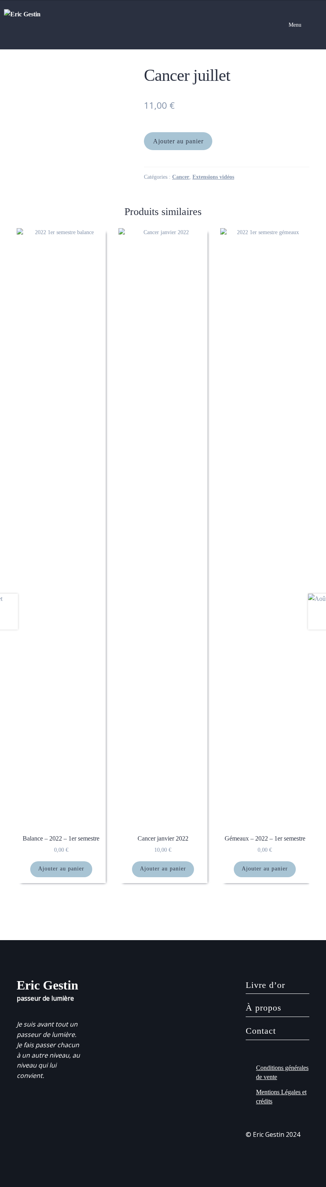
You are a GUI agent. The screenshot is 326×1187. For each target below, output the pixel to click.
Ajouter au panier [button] (61, 869)
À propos (263, 1008)
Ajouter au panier (178, 141)
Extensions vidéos (213, 177)
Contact (261, 1031)
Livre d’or (265, 985)
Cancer (180, 177)
